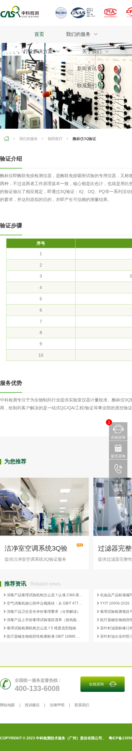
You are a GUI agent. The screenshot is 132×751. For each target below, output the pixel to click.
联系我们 (82, 705)
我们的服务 (28, 139)
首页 (39, 34)
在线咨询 (96, 684)
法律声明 (57, 705)
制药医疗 (55, 139)
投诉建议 (32, 705)
